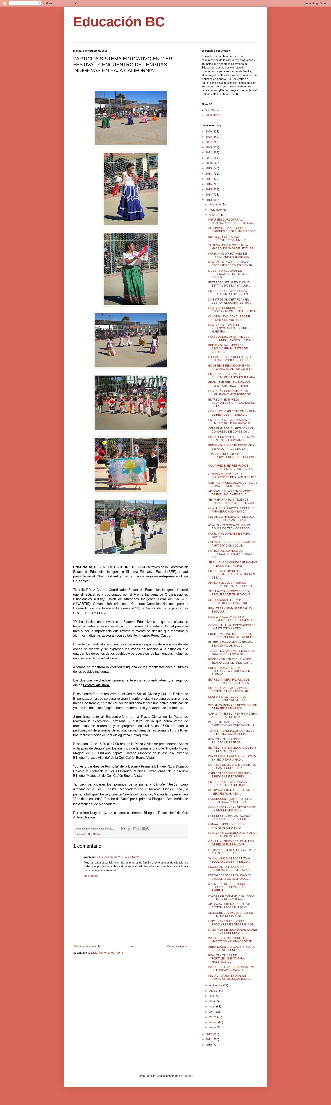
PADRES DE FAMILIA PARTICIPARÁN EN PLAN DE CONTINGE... (231, 897)
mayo (212, 1006)
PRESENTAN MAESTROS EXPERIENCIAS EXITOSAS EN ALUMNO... (229, 671)
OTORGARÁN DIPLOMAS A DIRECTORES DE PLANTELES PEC (232, 476)
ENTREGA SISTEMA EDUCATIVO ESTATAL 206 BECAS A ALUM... (229, 284)
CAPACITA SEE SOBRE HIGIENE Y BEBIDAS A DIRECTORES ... (230, 775)
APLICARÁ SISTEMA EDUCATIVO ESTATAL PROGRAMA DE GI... (229, 906)
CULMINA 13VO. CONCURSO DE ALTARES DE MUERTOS (229, 318)
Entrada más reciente (87, 946)
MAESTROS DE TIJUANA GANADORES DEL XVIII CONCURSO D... (233, 931)
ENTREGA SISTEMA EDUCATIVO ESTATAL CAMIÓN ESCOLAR (228, 690)
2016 (209, 184)
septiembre (216, 985)
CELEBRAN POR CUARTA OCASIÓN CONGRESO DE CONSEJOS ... (231, 430)
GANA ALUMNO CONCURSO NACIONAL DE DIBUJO (226, 826)
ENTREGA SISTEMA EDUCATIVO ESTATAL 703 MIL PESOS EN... (229, 292)
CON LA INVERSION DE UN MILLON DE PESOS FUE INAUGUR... (231, 843)
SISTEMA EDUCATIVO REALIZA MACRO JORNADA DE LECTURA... (231, 247)
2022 (209, 152)
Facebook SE (213, 114)
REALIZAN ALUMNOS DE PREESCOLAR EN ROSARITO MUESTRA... (228, 328)
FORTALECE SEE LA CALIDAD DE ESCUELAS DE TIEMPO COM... (229, 877)
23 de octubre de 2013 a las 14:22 (118, 857)
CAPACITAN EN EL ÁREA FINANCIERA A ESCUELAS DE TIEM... (232, 715)
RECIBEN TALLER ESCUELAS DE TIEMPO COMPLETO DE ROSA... (230, 661)
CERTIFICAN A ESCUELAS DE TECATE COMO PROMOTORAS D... (232, 484)
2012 (209, 1034)
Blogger (187, 1076)
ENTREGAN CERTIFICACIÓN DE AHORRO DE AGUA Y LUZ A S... (229, 681)
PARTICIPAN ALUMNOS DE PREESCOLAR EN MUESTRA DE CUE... (230, 554)
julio (212, 996)
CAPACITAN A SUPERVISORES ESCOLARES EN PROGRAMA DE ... (232, 923)
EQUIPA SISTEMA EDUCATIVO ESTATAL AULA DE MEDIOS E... (229, 698)
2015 (209, 189)
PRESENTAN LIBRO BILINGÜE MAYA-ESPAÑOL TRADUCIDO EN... (232, 447)
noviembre (215, 209)
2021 (209, 157)
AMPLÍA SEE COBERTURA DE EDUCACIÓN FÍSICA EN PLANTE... (231, 584)
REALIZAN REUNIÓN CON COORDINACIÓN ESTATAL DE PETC (232, 309)
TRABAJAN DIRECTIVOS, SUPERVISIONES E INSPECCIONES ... (232, 457)
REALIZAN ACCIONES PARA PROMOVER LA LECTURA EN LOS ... (233, 618)
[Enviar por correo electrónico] (130, 829)
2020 (209, 163)
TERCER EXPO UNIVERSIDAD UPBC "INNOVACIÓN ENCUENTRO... (231, 652)
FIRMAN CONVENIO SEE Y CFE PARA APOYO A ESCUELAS (232, 851)
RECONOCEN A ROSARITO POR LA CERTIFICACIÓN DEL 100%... (230, 800)
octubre (214, 215)
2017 (209, 178)
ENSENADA (93, 834)
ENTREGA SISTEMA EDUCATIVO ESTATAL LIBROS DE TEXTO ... (229, 783)
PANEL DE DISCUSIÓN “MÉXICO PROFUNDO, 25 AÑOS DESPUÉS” (231, 338)
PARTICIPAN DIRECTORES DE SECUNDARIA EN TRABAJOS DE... (231, 255)
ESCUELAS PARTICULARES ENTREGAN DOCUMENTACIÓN (230, 868)
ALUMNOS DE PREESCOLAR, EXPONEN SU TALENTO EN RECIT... (232, 230)
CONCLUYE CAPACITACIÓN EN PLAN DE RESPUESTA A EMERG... (232, 413)
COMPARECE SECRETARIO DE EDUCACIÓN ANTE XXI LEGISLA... (231, 467)
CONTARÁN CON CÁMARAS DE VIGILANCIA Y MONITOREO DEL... (231, 393)
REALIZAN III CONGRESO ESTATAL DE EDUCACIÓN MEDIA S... (232, 834)
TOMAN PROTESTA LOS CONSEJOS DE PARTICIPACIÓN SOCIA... (231, 732)
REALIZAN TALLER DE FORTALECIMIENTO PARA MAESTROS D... (226, 959)
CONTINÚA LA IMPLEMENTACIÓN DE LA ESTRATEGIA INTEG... (231, 627)
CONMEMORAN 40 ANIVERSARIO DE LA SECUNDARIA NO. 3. (232, 809)
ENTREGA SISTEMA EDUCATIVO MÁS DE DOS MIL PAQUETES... (232, 749)
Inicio (134, 946)
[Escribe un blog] (135, 829)
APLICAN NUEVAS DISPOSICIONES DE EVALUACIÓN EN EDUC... (231, 493)
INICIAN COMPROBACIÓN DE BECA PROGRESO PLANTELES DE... (231, 518)
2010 (209, 1044)
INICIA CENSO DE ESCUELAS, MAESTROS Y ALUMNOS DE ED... (231, 940)
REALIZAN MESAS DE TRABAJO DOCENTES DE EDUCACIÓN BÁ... (231, 264)
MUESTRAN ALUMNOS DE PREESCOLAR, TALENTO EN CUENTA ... (228, 274)
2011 (209, 1039)
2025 (209, 136)
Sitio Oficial (212, 110)
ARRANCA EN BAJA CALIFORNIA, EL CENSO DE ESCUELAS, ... (231, 948)
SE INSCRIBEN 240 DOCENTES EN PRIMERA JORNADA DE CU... (230, 914)
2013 (209, 200)
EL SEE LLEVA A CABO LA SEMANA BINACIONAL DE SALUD (230, 644)
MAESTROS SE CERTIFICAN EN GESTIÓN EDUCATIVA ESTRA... (229, 301)
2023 (209, 147)
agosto (213, 990)
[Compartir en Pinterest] (147, 829)
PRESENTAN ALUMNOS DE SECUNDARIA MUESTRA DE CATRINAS (228, 348)
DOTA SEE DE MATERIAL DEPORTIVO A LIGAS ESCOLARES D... (232, 766)
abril (212, 1011)
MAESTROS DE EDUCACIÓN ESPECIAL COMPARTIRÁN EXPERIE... (226, 887)
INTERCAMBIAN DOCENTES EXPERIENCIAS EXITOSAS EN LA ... (232, 724)
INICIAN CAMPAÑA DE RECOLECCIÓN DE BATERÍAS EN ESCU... (232, 707)
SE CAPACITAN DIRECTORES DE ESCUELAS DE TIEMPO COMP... (230, 593)
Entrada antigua (177, 946)
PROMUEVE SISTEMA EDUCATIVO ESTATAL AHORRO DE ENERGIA (230, 635)
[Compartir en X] (139, 829)
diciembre (215, 204)
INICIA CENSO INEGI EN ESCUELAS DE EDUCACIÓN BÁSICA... (231, 969)
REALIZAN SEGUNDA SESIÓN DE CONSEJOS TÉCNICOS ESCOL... (230, 527)
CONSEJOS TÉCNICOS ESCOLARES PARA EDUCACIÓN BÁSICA (231, 510)
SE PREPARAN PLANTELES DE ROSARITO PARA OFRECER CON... (232, 501)
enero (213, 1027)
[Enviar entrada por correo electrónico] (123, 828)
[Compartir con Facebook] (143, 829)
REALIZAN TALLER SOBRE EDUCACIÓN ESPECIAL (225, 741)
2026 (209, 131)
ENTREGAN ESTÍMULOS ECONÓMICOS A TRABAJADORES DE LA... (231, 403)
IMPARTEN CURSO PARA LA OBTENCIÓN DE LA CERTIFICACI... (232, 221)
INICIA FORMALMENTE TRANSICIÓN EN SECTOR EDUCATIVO (231, 438)
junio (212, 1001)
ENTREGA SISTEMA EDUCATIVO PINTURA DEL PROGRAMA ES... (230, 421)
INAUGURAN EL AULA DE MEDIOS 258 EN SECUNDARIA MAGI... (232, 758)
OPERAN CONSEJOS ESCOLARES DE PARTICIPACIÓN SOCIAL (232, 544)
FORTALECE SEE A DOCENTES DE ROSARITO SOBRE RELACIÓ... (230, 358)
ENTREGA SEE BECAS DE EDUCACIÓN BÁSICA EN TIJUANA (231, 376)
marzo (213, 1017)
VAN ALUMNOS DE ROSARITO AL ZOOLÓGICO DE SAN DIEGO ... (229, 860)
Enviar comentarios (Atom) (107, 952)
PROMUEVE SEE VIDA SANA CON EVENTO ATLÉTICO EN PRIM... (229, 384)
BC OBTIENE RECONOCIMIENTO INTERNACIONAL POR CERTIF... (230, 367)
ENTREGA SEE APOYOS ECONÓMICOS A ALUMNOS (227, 238)
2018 (209, 173)
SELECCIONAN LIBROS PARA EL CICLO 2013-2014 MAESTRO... (229, 601)
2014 (209, 194)
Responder (91, 875)
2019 (209, 168)
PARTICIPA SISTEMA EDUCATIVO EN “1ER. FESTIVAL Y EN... (231, 792)
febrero (213, 1022)
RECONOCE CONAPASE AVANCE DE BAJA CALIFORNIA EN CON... (231, 817)
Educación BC (119, 21)
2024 (209, 142)
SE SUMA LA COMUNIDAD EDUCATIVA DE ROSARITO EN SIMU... (232, 564)
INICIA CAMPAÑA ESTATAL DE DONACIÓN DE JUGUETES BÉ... (230, 977)
